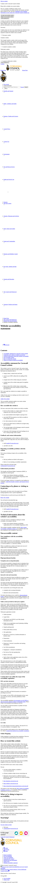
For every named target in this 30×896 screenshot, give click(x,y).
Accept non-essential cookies (7, 15)
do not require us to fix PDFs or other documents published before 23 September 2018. (14, 701)
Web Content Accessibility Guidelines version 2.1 (14, 528)
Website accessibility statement (10, 862)
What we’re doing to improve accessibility (13, 360)
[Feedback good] (16, 833)
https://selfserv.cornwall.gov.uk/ (10, 783)
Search (5, 87)
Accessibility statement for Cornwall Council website (15, 353)
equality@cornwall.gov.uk (12, 443)
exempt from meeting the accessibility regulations (17, 730)
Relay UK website (5, 497)
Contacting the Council (8, 858)
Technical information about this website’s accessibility (16, 356)
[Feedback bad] (26, 833)
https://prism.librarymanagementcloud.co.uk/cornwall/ (15, 786)
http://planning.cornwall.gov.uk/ (10, 781)
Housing (5, 202)
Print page (7, 344)
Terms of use (6, 861)
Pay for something (7, 856)
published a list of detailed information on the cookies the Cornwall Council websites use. (15, 12)
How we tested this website (9, 358)
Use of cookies (6, 878)
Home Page (6, 318)
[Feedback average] (21, 833)
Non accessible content (8, 357)
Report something (7, 855)
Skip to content (4, 1)
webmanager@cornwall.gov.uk (8, 465)
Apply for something (8, 857)
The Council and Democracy (10, 319)
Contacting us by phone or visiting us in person (14, 354)
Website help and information (10, 321)
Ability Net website (5, 398)
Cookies (2, 64)
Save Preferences (5, 62)
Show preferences (5, 18)
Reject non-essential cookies (7, 16)
